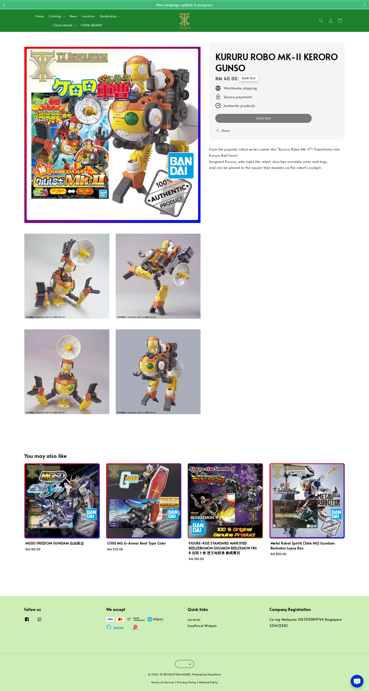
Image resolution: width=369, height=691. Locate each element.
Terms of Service (162, 682)
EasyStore (214, 674)
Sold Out (263, 118)
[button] (321, 20)
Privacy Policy (186, 682)
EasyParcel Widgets (202, 626)
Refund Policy (208, 682)
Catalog (55, 16)
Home (39, 16)
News (73, 16)
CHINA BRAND (91, 25)
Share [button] (225, 131)
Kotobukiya (108, 16)
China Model (62, 25)
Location (88, 16)
